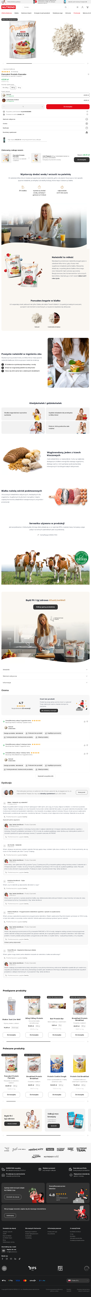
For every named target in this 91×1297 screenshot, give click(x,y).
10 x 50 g (5, 87)
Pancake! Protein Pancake (11, 1077)
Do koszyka (81, 159)
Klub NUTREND (7, 1236)
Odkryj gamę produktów (45, 607)
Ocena (5, 123)
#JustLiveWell (12, 1124)
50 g (19, 87)
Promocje (77, 13)
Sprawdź (54, 1126)
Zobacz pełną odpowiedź (12, 942)
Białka (17, 13)
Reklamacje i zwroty (8, 1242)
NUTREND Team (7, 1238)
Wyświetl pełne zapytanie (11, 820)
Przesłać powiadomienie (77, 1240)
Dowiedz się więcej (12, 1197)
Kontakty (72, 1236)
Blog (4, 1240)
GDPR (4, 1233)
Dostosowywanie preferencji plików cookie (54, 1290)
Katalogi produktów (31, 1231)
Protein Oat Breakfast (79, 1076)
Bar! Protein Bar (57, 1019)
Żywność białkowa (9, 69)
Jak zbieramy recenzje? (49, 710)
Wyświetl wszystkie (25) (45, 776)
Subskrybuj (10, 1215)
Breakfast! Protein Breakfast (79, 1019)
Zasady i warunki (7, 1231)
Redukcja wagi (57, 13)
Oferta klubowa (6, 13)
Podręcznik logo (52, 1231)
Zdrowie (68, 13)
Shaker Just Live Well (11, 1019)
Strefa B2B (28, 1236)
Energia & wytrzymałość (42, 13)
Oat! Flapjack (56, 157)
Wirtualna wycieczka (76, 1238)
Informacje (7, 682)
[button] (88, 63)
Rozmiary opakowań (9, 132)
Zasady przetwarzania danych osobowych (83, 1290)
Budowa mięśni (26, 13)
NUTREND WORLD (75, 1231)
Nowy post (81, 792)
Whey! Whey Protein (34, 1018)
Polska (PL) (75, 1280)
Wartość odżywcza (9, 119)
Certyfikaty (28, 1238)
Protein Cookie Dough (56, 1076)
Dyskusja (6, 128)
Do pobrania (51, 1233)
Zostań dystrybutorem (31, 1233)
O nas (71, 1234)
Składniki (6, 670)
